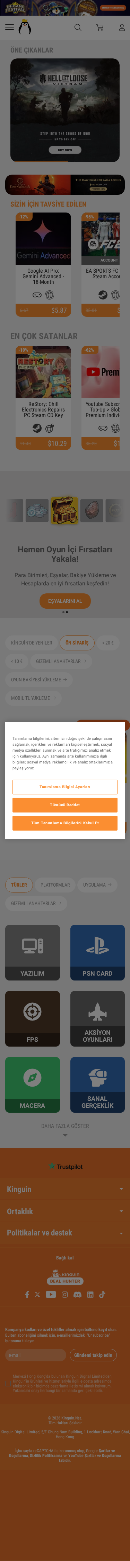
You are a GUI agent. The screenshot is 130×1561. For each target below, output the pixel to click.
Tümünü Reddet (65, 804)
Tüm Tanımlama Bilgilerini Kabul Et (65, 822)
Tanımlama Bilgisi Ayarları (65, 786)
